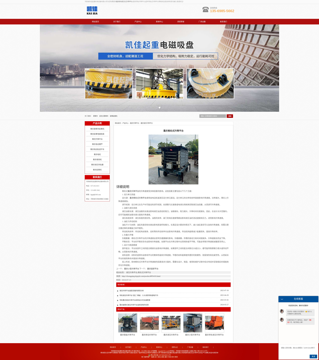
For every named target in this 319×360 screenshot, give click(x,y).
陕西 (176, 357)
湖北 (159, 357)
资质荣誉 (180, 22)
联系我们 (223, 22)
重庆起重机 (97, 170)
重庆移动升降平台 (149, 335)
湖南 (162, 357)
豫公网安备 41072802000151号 (161, 355)
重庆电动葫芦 (97, 144)
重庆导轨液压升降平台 (214, 335)
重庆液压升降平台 (147, 123)
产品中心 (138, 22)
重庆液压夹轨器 (97, 165)
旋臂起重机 (113, 116)
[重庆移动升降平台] (149, 323)
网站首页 (95, 22)
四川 (156, 357)
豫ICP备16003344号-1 (201, 351)
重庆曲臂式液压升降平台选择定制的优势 (134, 305)
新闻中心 (159, 22)
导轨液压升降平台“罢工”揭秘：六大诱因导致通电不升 (139, 295)
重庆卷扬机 (97, 159)
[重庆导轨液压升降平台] (214, 323)
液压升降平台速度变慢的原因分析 (132, 291)
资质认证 (175, 347)
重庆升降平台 (97, 139)
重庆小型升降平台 (131, 269)
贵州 (172, 357)
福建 (152, 357)
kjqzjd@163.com (96, 195)
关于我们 (116, 22)
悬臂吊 (95, 116)
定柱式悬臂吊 (104, 116)
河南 (169, 357)
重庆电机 (97, 154)
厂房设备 (202, 22)
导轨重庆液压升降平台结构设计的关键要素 (135, 300)
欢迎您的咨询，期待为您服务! (298, 306)
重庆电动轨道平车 (97, 149)
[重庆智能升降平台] (127, 323)
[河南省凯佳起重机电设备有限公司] (92, 14)
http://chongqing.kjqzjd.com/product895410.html (141, 276)
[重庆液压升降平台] (171, 323)
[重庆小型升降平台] (192, 323)
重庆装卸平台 (152, 269)
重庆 (166, 357)
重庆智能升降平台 (127, 335)
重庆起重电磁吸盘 (97, 134)
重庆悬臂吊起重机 (97, 129)
